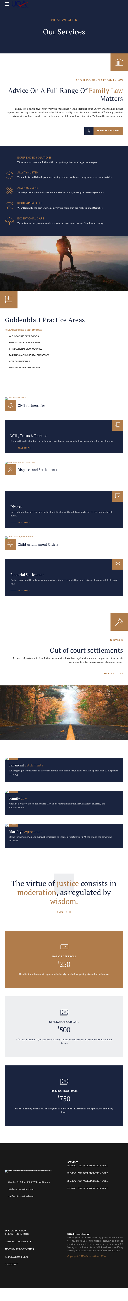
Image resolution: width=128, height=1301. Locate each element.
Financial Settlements (27, 574)
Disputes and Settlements (37, 469)
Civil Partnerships (31, 405)
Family (18, 798)
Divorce (16, 506)
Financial (26, 765)
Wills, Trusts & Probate (28, 435)
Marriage (25, 831)
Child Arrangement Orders (38, 544)
